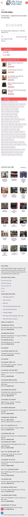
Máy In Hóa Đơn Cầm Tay (7, 139)
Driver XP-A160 (5, 109)
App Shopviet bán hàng (7, 104)
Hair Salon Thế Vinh (14, 211)
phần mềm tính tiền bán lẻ (7, 152)
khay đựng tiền (5, 126)
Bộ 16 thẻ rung (5, 106)
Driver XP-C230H (14, 109)
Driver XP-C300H (5, 111)
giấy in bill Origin (5, 119)
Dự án (2, 10)
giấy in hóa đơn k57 (14, 121)
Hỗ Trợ (3, 288)
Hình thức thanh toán (6, 280)
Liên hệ (3, 291)
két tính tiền (19, 126)
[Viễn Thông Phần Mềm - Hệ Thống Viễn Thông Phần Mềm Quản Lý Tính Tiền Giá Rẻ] (14, 2)
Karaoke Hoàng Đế (14, 180)
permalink (6, 32)
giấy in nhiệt (15, 124)
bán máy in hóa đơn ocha (19, 104)
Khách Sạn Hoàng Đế (4, 254)
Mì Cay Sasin (4, 226)
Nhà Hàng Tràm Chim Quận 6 (14, 239)
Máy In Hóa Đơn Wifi (19, 142)
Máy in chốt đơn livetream (7, 134)
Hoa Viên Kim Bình (21, 37)
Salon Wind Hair (4, 211)
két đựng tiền (5, 129)
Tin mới (5, 55)
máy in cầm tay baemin (20, 134)
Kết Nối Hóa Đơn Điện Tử (7, 132)
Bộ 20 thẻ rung (13, 106)
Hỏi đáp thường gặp (6, 283)
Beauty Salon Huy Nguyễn (14, 195)
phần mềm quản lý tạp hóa (8, 149)
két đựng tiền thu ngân (14, 129)
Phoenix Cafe (23, 253)
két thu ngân (12, 126)
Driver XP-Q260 (13, 114)
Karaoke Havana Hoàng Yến (23, 181)
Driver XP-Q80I (5, 114)
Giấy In (16, 116)
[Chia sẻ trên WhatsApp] (7, 25)
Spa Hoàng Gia (14, 226)
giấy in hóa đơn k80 (6, 124)
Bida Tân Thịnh (23, 226)
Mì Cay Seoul (23, 211)
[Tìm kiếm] (26, 2)
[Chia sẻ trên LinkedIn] (21, 25)
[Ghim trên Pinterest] (18, 25)
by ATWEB (21, 515)
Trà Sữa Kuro (5, 239)
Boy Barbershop (14, 253)
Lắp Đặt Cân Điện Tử (19, 132)
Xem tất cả (23, 167)
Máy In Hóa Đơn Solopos (7, 142)
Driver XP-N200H (15, 111)
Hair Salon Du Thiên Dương (7, 40)
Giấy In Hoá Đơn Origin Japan (17, 119)
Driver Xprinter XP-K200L (7, 116)
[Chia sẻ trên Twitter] (12, 25)
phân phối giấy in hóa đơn (20, 144)
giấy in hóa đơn (5, 121)
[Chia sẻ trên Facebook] (9, 25)
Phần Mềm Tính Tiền (20, 149)
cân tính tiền (20, 106)
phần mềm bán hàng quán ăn (8, 147)
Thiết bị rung (19, 154)
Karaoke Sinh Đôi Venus (4, 195)
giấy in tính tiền (22, 124)
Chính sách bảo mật (6, 285)
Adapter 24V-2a (13, 101)
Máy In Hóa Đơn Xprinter (7, 144)
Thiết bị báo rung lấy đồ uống (8, 154)
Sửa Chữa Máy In (19, 152)
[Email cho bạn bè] (15, 25)
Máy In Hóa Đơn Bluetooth (19, 137)
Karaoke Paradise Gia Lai (4, 180)
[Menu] (1, 3)
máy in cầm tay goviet (7, 137)
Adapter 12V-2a (5, 101)
